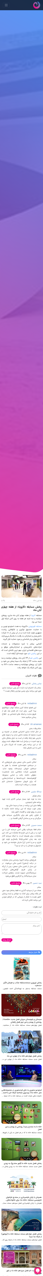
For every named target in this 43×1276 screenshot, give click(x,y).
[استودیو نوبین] (36, 5)
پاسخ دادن (15, 683)
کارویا (33, 615)
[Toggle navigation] (6, 5)
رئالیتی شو (34, 658)
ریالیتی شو (32, 653)
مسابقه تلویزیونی (35, 626)
